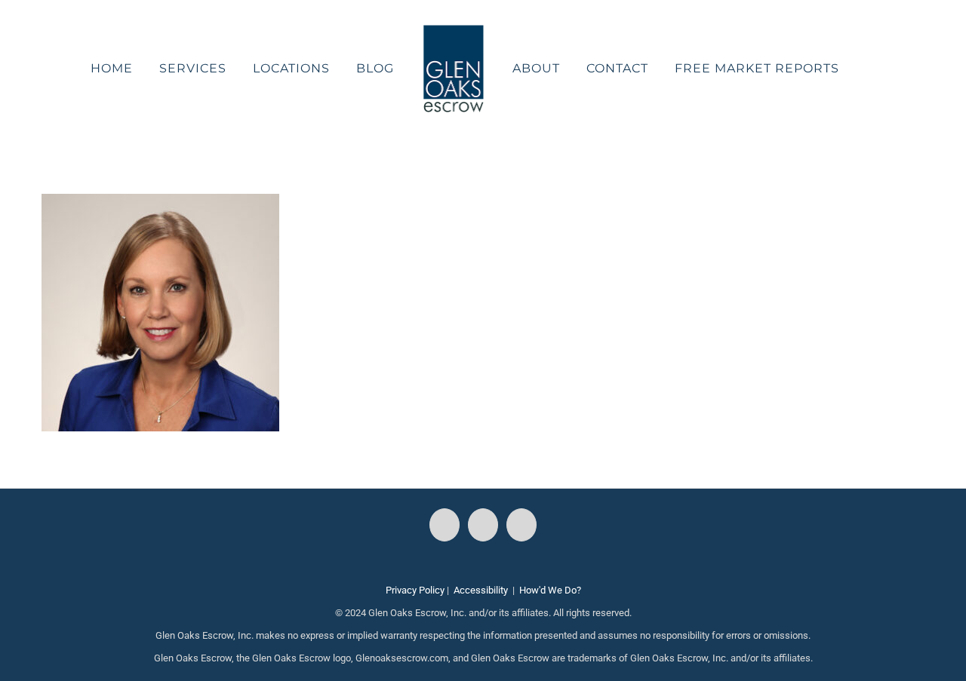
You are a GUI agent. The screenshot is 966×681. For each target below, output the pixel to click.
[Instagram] (483, 524)
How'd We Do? (550, 590)
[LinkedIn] (521, 524)
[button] (831, 68)
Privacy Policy (415, 590)
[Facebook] (444, 524)
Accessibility (481, 590)
